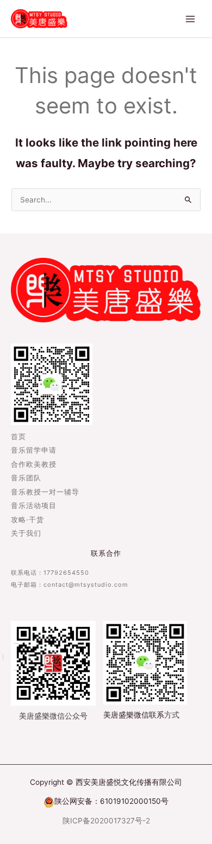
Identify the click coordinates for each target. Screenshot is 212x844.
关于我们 (26, 533)
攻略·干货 (27, 520)
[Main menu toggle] (190, 19)
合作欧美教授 (34, 464)
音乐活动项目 (34, 506)
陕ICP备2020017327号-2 (106, 820)
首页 (18, 437)
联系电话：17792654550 (50, 572)
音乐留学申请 (34, 450)
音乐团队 (26, 478)
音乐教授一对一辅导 (45, 492)
